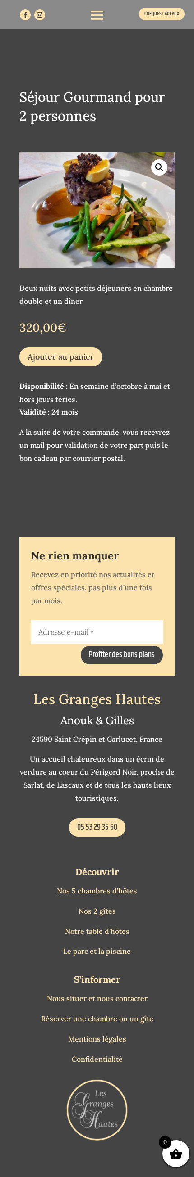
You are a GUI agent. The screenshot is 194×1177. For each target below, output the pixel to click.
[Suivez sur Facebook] (25, 14)
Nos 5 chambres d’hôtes (97, 890)
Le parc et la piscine (97, 951)
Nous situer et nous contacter (97, 998)
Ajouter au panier (61, 357)
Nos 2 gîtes (97, 910)
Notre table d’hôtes (97, 931)
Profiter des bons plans (122, 655)
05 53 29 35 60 (97, 827)
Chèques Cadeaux (161, 13)
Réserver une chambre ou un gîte (97, 1018)
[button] (159, 167)
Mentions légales (97, 1038)
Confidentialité (97, 1059)
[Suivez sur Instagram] (39, 14)
